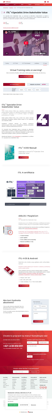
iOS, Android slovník (24, 285)
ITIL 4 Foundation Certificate (31, 231)
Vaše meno (30, 342)
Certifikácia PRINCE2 (23, 383)
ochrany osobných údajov (36, 274)
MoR (4, 382)
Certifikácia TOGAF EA (23, 380)
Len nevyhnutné (24, 404)
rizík (37, 273)
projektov (24, 273)
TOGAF (5, 384)
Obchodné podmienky (33, 387)
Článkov (7, 23)
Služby (13, 384)
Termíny (7, 63)
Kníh (22, 23)
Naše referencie (34, 385)
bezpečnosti (27, 274)
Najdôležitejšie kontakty (34, 380)
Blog (13, 387)
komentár (36, 313)
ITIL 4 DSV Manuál (26, 63)
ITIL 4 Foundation (16, 136)
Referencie (25, 315)
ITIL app (45, 63)
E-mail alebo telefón (43, 342)
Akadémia (14, 379)
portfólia (34, 273)
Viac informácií (10, 401)
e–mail (35, 309)
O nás (13, 388)
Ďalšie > (5, 387)
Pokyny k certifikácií (24, 245)
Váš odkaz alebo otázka (32, 345)
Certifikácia (36, 63)
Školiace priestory (33, 383)
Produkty (14, 382)
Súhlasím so (37, 354)
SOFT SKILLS (6, 385)
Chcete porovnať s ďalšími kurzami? (10, 27)
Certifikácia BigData (23, 385)
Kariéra (13, 385)
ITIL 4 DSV (15, 63)
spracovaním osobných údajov (39, 354)
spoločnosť (43, 306)
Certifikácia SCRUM (23, 388)
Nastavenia (33, 404)
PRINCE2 (5, 379)
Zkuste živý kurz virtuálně (26, 76)
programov (29, 273)
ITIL (4, 381)
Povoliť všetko (13, 404)
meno (35, 306)
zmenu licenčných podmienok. (31, 228)
